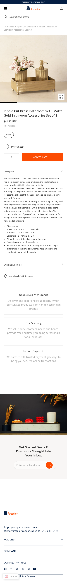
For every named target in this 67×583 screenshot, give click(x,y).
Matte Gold (6, 146)
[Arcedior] (33, 8)
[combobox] (33, 17)
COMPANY (10, 551)
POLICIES (9, 539)
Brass (8, 134)
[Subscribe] (49, 465)
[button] (6, 8)
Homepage (9, 26)
